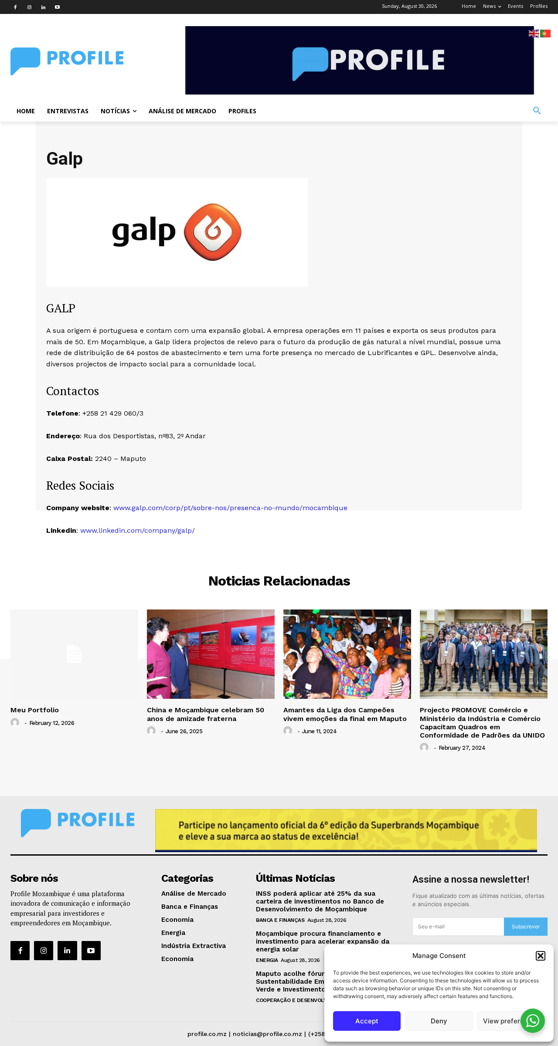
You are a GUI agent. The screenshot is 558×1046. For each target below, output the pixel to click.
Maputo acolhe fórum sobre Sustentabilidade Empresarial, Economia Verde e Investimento (323, 981)
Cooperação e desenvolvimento (302, 1000)
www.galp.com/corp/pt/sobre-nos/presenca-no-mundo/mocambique (230, 508)
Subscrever (526, 926)
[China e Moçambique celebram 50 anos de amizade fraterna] (211, 654)
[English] (534, 33)
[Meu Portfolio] (74, 654)
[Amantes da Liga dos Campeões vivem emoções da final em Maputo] (347, 654)
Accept (366, 1021)
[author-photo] (16, 723)
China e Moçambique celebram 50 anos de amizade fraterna (205, 714)
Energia (267, 960)
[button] (540, 955)
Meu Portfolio (34, 710)
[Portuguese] (545, 33)
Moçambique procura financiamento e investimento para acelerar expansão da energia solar (322, 941)
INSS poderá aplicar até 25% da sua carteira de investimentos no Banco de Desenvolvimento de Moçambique (320, 901)
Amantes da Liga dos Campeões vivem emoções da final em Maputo (345, 714)
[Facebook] (15, 7)
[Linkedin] (43, 7)
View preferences (511, 1021)
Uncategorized (279, 548)
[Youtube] (57, 7)
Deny (439, 1021)
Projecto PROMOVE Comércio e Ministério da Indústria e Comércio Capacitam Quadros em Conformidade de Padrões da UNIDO (482, 722)
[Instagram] (29, 7)
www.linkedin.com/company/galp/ (137, 530)
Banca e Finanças (280, 920)
